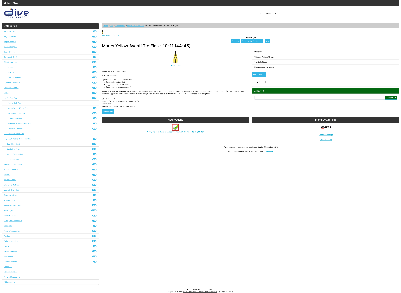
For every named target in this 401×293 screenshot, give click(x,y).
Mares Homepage (326, 135)
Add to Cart (391, 98)
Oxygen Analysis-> (50, 195)
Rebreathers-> (50, 200)
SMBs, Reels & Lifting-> (50, 221)
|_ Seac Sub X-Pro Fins (14, 134)
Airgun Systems (50, 36)
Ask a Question (259, 74)
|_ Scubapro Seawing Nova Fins (50, 123)
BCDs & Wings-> (50, 47)
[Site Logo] (68, 14)
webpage (269, 151)
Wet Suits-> (50, 256)
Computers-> (50, 72)
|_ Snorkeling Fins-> (50, 149)
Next (267, 41)
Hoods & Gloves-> (50, 169)
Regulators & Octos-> (50, 205)
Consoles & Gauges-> (50, 77)
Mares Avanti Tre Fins (135, 26)
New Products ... (10, 272)
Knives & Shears (50, 180)
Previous (235, 41)
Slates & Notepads (50, 216)
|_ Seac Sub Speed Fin (50, 129)
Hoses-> (50, 175)
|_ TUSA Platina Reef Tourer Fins (50, 139)
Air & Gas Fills (50, 31)
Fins (111, 26)
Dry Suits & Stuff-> (50, 88)
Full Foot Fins (120, 26)
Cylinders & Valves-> (50, 83)
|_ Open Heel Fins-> (50, 144)
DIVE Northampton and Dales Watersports (200, 292)
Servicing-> (50, 210)
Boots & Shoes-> (50, 52)
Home (8, 3)
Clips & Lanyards (50, 62)
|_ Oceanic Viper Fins (50, 118)
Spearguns (50, 226)
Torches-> (50, 236)
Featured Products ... (12, 277)
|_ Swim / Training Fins (50, 154)
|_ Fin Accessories (50, 159)
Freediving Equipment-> (50, 164)
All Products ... (9, 282)
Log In (17, 3)
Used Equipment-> (50, 262)
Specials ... (8, 267)
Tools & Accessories (50, 231)
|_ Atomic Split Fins (12, 103)
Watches (50, 246)
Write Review (108, 111)
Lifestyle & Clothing (50, 185)
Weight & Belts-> (50, 251)
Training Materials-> (50, 241)
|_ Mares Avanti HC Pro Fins (50, 108)
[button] (397, 283)
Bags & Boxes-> (50, 42)
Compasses (50, 67)
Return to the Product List (252, 41)
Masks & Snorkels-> (50, 190)
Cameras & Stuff (50, 57)
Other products (326, 140)
